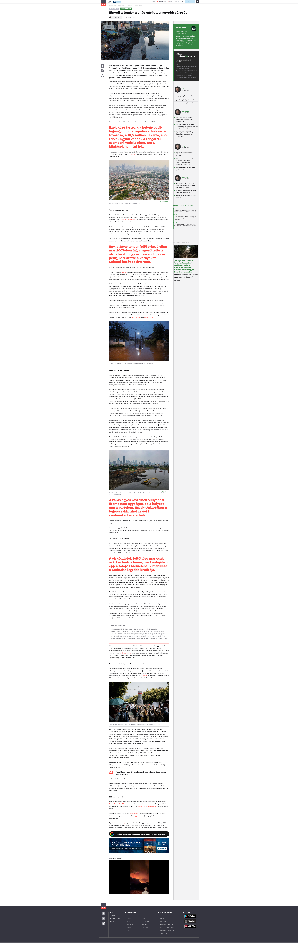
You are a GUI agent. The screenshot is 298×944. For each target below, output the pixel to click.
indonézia (121, 5)
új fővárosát (132, 154)
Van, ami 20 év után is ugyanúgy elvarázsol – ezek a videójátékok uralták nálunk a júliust (185, 185)
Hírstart (129, 918)
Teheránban (113, 804)
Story (143, 918)
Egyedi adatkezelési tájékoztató (168, 927)
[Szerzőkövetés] (121, 17)
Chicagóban (141, 806)
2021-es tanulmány (118, 823)
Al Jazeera (144, 675)
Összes (192, 205)
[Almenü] (109, 1)
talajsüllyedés (138, 5)
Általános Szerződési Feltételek (168, 930)
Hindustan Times (125, 653)
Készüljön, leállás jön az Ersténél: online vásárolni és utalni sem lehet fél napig (186, 153)
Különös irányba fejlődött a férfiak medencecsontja (185, 103)
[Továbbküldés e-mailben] (102, 70)
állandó (124, 272)
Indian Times (148, 317)
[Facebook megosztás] (102, 66)
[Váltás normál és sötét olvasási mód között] (183, 2)
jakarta (130, 5)
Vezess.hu (129, 921)
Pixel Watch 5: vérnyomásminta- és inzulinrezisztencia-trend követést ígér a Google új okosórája (187, 126)
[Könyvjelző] (102, 75)
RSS (161, 915)
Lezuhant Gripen (162, 1)
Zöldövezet (181, 28)
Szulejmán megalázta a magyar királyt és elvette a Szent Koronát (187, 96)
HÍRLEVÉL (162, 918)
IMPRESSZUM (163, 921)
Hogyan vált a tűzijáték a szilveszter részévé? (186, 196)
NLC (128, 930)
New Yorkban (152, 806)
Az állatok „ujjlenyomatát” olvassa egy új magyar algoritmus (186, 191)
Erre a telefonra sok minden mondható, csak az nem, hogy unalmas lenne (184, 119)
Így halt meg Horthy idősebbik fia (185, 100)
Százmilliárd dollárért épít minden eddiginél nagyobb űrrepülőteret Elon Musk (186, 169)
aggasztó (137, 816)
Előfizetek (190, 1)
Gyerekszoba (145, 921)
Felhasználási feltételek (166, 924)
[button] (139, 876)
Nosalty (129, 927)
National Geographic (128, 219)
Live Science (135, 317)
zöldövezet (113, 5)
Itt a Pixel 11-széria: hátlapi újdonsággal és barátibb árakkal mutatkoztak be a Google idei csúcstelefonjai (185, 133)
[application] (139, 877)
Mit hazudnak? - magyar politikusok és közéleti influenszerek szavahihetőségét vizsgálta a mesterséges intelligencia (186, 161)
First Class (130, 924)
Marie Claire (145, 927)
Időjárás (153, 1)
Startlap (129, 915)
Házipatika (144, 915)
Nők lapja (144, 924)
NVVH (170, 1)
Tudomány (114, 9)
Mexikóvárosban (124, 804)
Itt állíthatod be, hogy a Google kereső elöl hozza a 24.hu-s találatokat (141, 834)
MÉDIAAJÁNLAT (163, 933)
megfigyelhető (134, 813)
